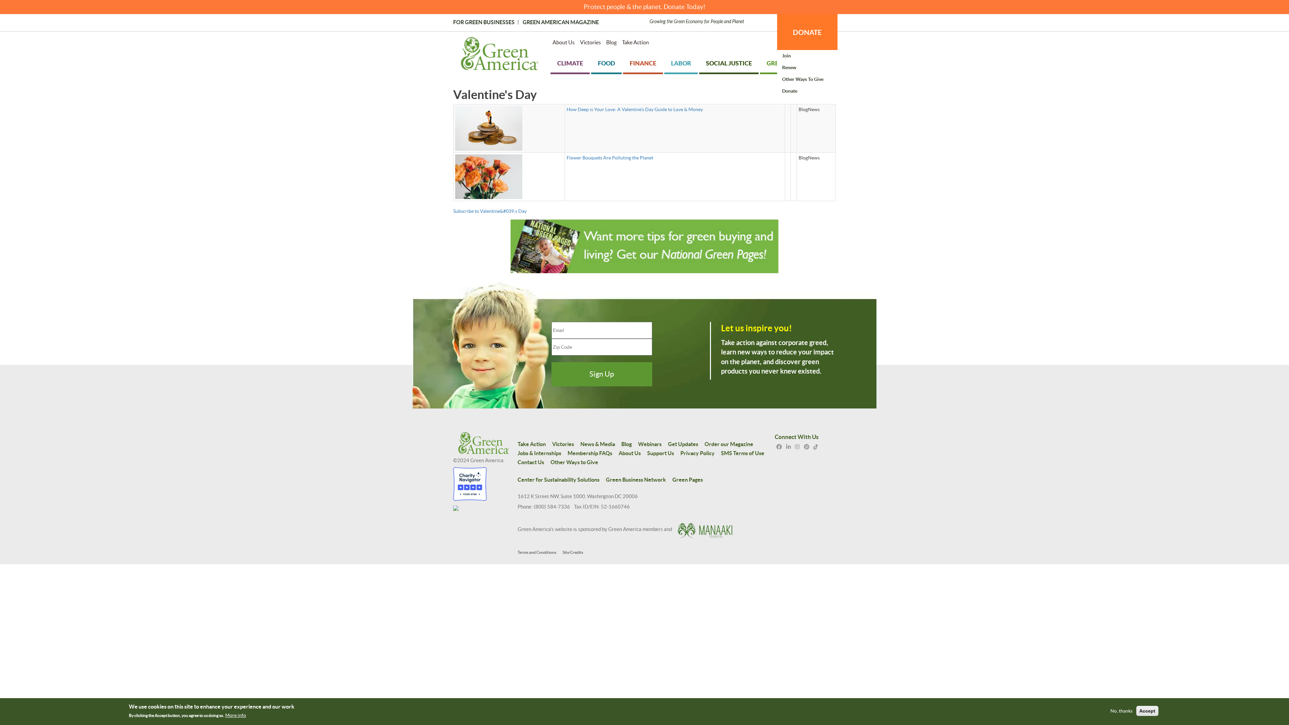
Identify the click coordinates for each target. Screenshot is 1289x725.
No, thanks (1121, 711)
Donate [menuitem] (789, 91)
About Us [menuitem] (564, 42)
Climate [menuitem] (570, 63)
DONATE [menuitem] (807, 32)
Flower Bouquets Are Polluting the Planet (610, 157)
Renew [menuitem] (789, 67)
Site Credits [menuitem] (573, 552)
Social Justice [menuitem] (729, 63)
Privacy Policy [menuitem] (697, 453)
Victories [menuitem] (590, 42)
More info (235, 715)
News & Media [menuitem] (597, 444)
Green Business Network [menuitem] (636, 480)
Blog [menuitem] (611, 42)
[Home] (499, 55)
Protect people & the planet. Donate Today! (645, 6)
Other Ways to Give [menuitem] (802, 79)
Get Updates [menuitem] (683, 444)
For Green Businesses (484, 22)
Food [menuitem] (606, 63)
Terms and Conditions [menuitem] (537, 552)
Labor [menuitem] (681, 63)
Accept (1147, 711)
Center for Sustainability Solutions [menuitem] (559, 480)
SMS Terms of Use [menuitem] (742, 453)
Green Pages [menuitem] (687, 480)
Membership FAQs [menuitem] (590, 453)
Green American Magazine (561, 22)
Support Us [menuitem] (660, 453)
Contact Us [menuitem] (531, 462)
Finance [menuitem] (643, 63)
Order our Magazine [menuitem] (729, 444)
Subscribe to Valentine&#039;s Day (490, 211)
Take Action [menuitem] (635, 42)
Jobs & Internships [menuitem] (539, 453)
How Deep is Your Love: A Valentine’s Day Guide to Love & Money (635, 109)
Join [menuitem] (786, 55)
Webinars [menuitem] (650, 444)
